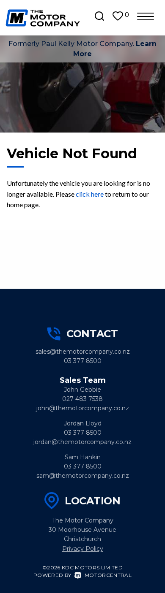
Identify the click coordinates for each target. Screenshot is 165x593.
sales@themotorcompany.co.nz (83, 351)
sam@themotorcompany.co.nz (82, 475)
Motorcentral (108, 575)
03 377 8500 (83, 361)
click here (90, 194)
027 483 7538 (82, 399)
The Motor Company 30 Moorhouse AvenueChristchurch (82, 530)
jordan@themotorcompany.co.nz (82, 442)
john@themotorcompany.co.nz (82, 408)
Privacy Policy (82, 548)
